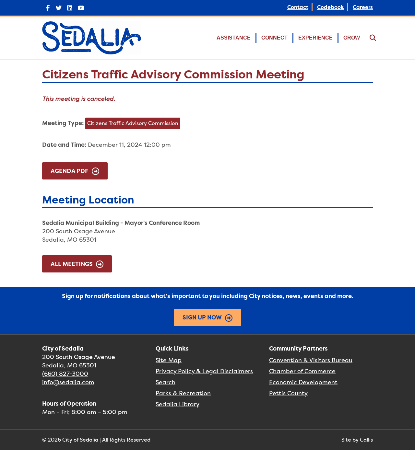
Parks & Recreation (183, 393)
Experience (315, 37)
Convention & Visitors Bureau (310, 360)
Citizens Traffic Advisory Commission (132, 123)
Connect (274, 37)
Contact (297, 7)
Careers (363, 7)
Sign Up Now (202, 317)
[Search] (369, 37)
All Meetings (72, 264)
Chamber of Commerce (302, 371)
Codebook (330, 7)
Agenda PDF (70, 171)
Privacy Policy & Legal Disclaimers (204, 371)
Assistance (234, 37)
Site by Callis (357, 439)
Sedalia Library (177, 404)
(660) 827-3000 (65, 374)
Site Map (169, 360)
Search (165, 382)
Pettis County (288, 393)
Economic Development (303, 382)
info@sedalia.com (68, 382)
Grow (351, 37)
